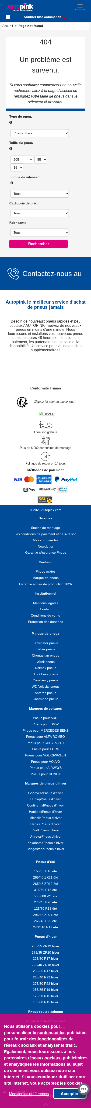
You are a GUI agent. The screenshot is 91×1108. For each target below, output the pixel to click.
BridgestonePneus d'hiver (45, 849)
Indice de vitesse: (24, 177)
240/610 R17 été (45, 927)
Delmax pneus (45, 668)
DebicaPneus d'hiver (45, 824)
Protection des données (45, 622)
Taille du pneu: (21, 143)
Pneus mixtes (46, 571)
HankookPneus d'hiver (45, 812)
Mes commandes (45, 540)
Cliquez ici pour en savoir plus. (54, 401)
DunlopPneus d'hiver (45, 799)
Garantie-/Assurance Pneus (45, 552)
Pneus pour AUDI (45, 718)
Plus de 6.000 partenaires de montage (45, 448)
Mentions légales (45, 603)
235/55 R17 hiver (45, 971)
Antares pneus (45, 693)
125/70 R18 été (45, 908)
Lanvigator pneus (45, 643)
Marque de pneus (45, 578)
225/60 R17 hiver (45, 958)
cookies (42, 1026)
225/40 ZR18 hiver (45, 965)
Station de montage (45, 528)
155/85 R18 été (45, 871)
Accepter (70, 1093)
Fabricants (17, 223)
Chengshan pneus (45, 655)
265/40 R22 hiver (45, 977)
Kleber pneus (45, 649)
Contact (45, 609)
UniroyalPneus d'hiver (45, 836)
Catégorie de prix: (23, 203)
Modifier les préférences (29, 1093)
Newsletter (45, 546)
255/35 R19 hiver (45, 990)
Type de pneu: (20, 116)
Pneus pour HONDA (45, 774)
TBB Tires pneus (45, 674)
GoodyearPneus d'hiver (45, 793)
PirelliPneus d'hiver (46, 830)
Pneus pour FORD (45, 749)
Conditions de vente (45, 615)
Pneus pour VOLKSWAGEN (45, 755)
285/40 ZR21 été (45, 877)
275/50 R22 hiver (45, 983)
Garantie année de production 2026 (45, 584)
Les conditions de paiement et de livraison (45, 534)
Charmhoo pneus (45, 699)
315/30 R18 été (45, 890)
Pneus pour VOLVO (45, 761)
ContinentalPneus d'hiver (45, 805)
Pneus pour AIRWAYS (46, 768)
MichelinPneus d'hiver (45, 818)
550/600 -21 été (45, 896)
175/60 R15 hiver (45, 996)
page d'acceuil (60, 91)
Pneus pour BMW (46, 724)
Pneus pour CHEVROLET (45, 743)
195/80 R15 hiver (45, 1002)
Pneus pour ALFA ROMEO (45, 736)
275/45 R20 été (45, 902)
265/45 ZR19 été (45, 884)
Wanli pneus (46, 662)
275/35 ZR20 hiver (45, 952)
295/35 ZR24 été (45, 915)
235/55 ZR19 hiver (45, 946)
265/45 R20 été (45, 921)
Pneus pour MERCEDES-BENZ (46, 730)
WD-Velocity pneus (46, 686)
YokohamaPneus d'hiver (45, 843)
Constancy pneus (45, 680)
